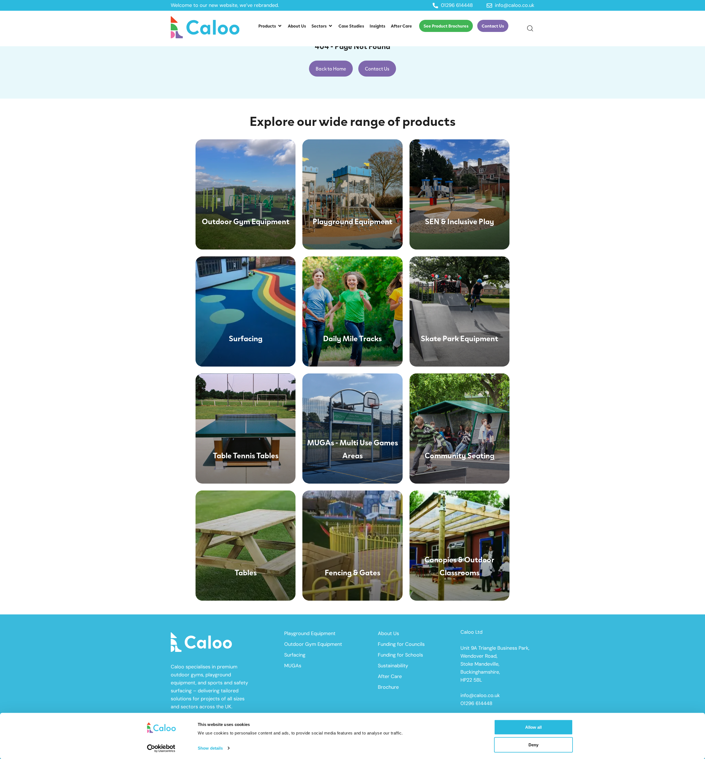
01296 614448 (476, 703)
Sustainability (393, 665)
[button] (270, 26)
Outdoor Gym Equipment (313, 644)
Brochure (388, 687)
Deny (533, 744)
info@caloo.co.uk (480, 695)
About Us (388, 633)
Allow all (533, 727)
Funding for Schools (400, 655)
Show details (210, 748)
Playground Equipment (309, 633)
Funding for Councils (401, 644)
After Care (390, 676)
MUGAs (292, 665)
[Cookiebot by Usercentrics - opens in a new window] (161, 748)
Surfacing (294, 655)
